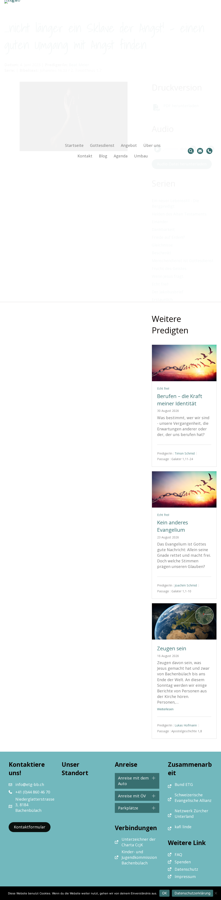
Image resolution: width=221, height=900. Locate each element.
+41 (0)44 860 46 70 (32, 792)
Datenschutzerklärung (192, 893)
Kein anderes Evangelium (172, 526)
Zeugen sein (171, 648)
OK (164, 893)
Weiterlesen (165, 709)
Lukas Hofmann (186, 725)
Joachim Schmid (186, 585)
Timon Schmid (185, 453)
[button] (137, 781)
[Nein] (215, 893)
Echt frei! (163, 388)
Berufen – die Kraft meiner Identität (179, 399)
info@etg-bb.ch (29, 784)
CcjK (139, 844)
